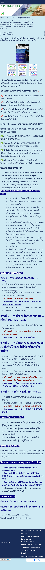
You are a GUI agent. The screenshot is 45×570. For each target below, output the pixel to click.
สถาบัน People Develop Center (8, 18)
